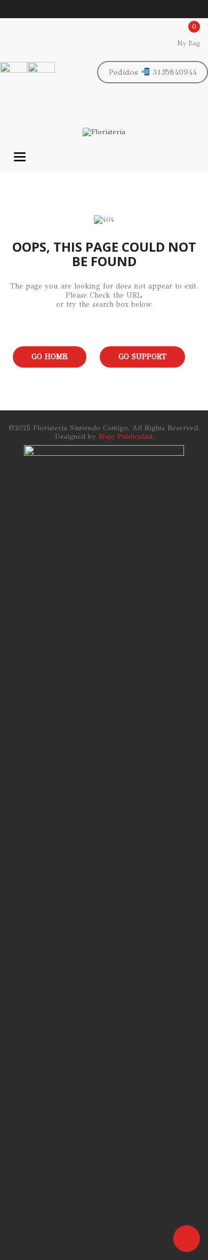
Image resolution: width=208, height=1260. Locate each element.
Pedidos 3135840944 (153, 72)
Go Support (142, 356)
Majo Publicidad (125, 436)
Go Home (49, 356)
